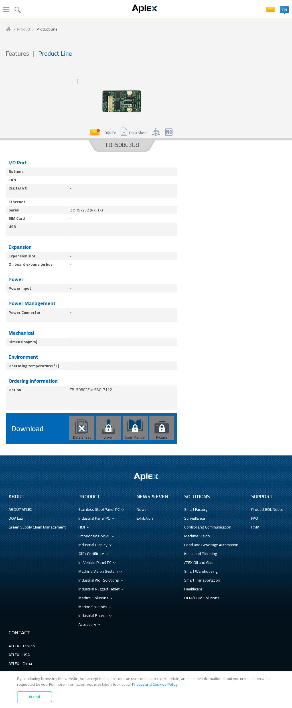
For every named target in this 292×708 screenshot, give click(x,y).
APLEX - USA (19, 654)
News (142, 509)
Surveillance (194, 518)
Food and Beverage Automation (211, 544)
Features (17, 53)
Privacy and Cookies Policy (154, 684)
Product (23, 29)
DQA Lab (16, 518)
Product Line (47, 29)
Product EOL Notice (267, 509)
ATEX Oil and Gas (198, 562)
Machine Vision (197, 536)
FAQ (254, 518)
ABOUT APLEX (20, 509)
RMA (255, 527)
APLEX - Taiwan (22, 645)
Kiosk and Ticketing (200, 553)
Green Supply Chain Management (37, 527)
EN (284, 9)
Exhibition (145, 518)
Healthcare (193, 589)
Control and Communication (207, 527)
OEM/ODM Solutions (201, 598)
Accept (34, 696)
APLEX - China (20, 663)
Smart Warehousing (201, 571)
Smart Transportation (202, 580)
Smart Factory (196, 509)
